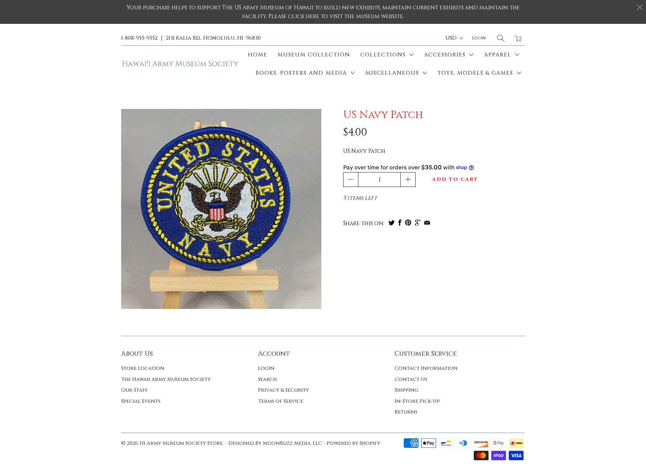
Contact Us (411, 379)
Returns (406, 411)
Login (266, 368)
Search (267, 379)
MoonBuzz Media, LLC (292, 443)
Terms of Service (280, 401)
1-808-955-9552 (139, 38)
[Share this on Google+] (418, 223)
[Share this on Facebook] (399, 223)
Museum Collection (314, 54)
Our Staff (134, 390)
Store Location (143, 368)
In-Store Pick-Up (417, 401)
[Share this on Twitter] (392, 223)
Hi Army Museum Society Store (181, 443)
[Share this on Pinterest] (408, 223)
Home (257, 54)
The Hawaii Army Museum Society (166, 379)
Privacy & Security (283, 390)
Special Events (140, 401)
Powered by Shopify (353, 443)
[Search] (501, 38)
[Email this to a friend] (427, 223)
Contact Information (426, 368)
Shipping (406, 390)
